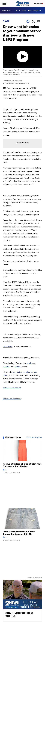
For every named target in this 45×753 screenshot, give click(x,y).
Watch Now (38, 3)
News (6, 21)
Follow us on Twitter (12, 387)
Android (6, 366)
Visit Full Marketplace (34, 437)
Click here (7, 346)
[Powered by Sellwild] (38, 577)
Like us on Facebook (12, 398)
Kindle (17, 366)
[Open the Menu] (4, 4)
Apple (29, 363)
